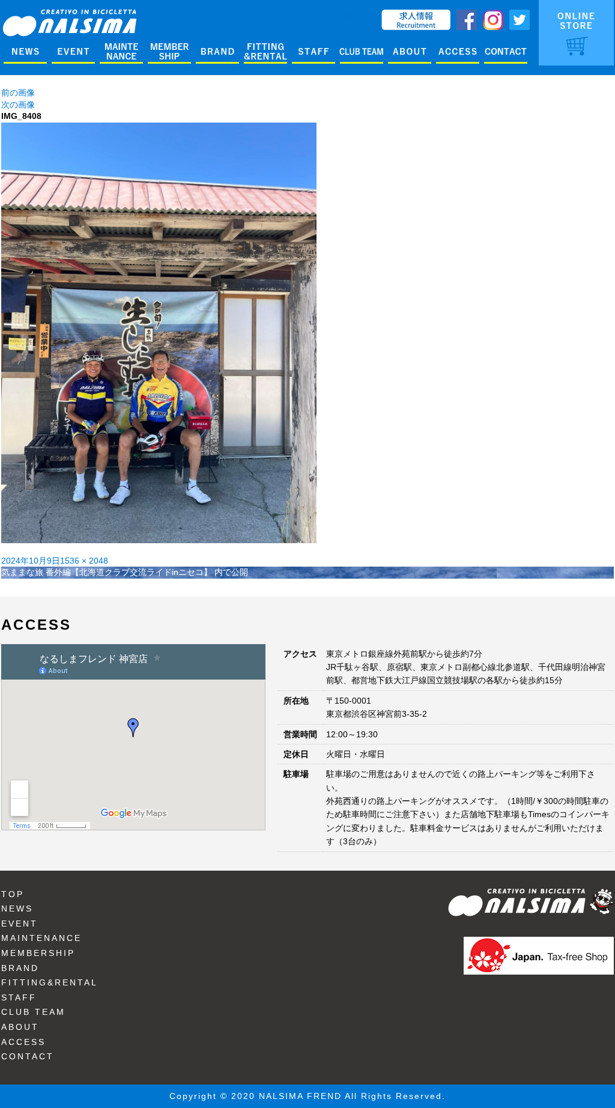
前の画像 (18, 92)
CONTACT (27, 1056)
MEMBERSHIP (38, 953)
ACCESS (23, 1042)
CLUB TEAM (33, 1012)
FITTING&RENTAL (49, 982)
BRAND (20, 968)
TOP (12, 894)
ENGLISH (357, 15)
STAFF (19, 997)
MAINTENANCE (41, 938)
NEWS (17, 908)
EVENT (19, 923)
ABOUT (20, 1027)
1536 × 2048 (84, 560)
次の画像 (18, 104)
